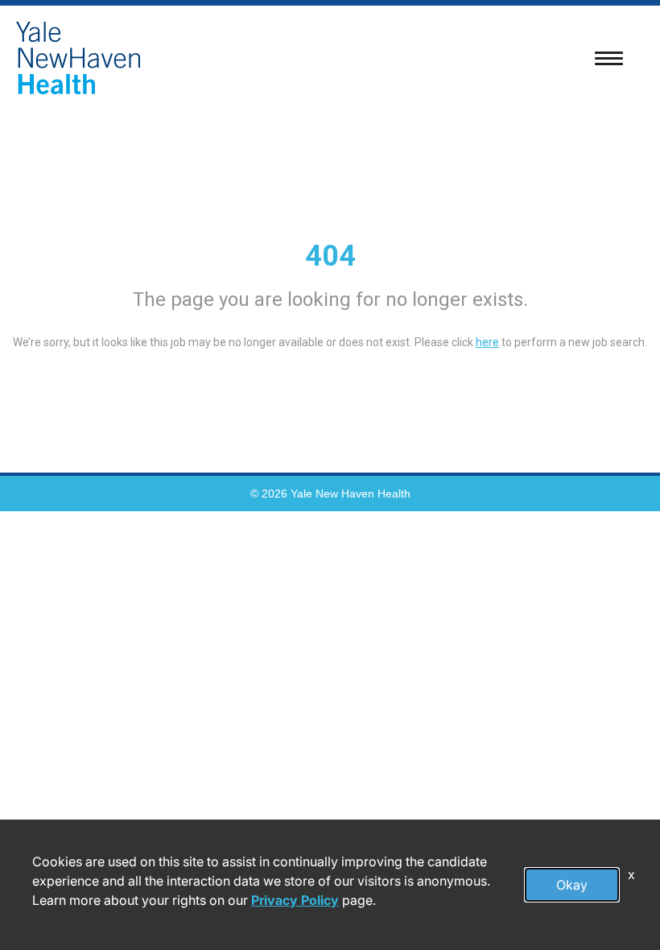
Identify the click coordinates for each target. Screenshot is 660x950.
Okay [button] (572, 885)
